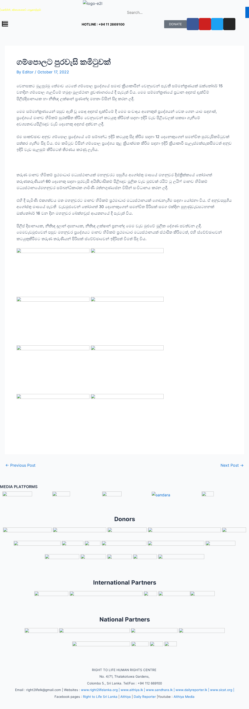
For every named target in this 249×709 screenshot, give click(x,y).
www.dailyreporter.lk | (192, 690)
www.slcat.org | (222, 690)
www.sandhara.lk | (160, 690)
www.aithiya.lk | (133, 690)
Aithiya (125, 697)
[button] (31, 24)
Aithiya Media (184, 697)
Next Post (232, 465)
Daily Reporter (145, 697)
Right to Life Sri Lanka (100, 697)
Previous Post (20, 465)
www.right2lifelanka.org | (100, 690)
